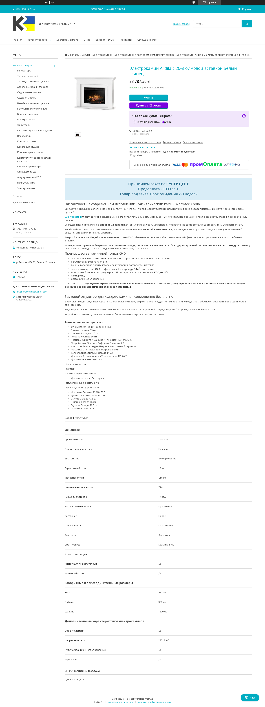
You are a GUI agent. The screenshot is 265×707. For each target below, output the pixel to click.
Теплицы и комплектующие (33, 81)
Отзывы (17, 196)
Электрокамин (73, 216)
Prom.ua (149, 698)
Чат (252, 697)
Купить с (142, 105)
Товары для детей (27, 76)
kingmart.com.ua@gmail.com (31, 291)
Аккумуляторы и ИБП (29, 177)
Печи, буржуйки (26, 182)
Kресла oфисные (26, 141)
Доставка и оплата (67, 39)
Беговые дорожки (27, 114)
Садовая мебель (26, 97)
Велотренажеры (26, 119)
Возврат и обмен (105, 39)
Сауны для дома (26, 171)
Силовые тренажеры (29, 166)
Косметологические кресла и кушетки (34, 159)
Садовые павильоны (29, 92)
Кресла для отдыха (28, 146)
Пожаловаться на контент (120, 702)
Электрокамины (102, 54)
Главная (17, 39)
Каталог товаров (37, 39)
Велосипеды (24, 136)
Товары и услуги (80, 54)
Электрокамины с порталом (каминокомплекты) (144, 54)
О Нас (87, 39)
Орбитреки (23, 124)
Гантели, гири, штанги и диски (34, 130)
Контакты (126, 39)
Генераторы (24, 70)
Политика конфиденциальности (154, 702)
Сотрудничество (147, 39)
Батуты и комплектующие (32, 108)
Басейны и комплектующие (33, 103)
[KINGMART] (24, 30)
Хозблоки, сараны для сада (32, 86)
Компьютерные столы (30, 152)
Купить (148, 97)
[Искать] (247, 23)
